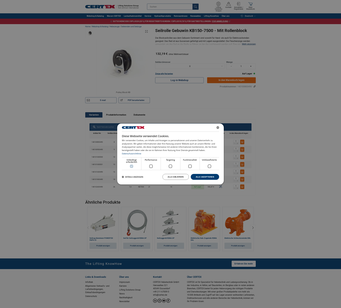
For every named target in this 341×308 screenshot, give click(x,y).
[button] (132, 176)
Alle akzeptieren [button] (205, 177)
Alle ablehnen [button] (176, 177)
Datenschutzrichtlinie (131, 153)
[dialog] (170, 154)
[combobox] (217, 127)
